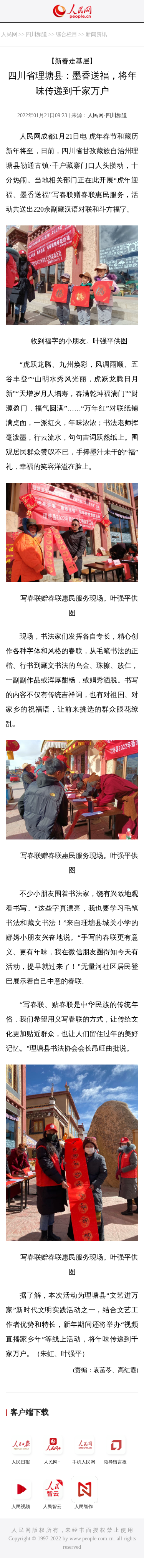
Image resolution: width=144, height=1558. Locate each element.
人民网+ (52, 1462)
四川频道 (36, 34)
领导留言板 (115, 1462)
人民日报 (21, 1462)
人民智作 (83, 1506)
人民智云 (52, 1506)
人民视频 (21, 1506)
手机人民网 (83, 1462)
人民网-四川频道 (107, 115)
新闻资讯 (96, 34)
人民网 (9, 34)
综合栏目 (66, 34)
